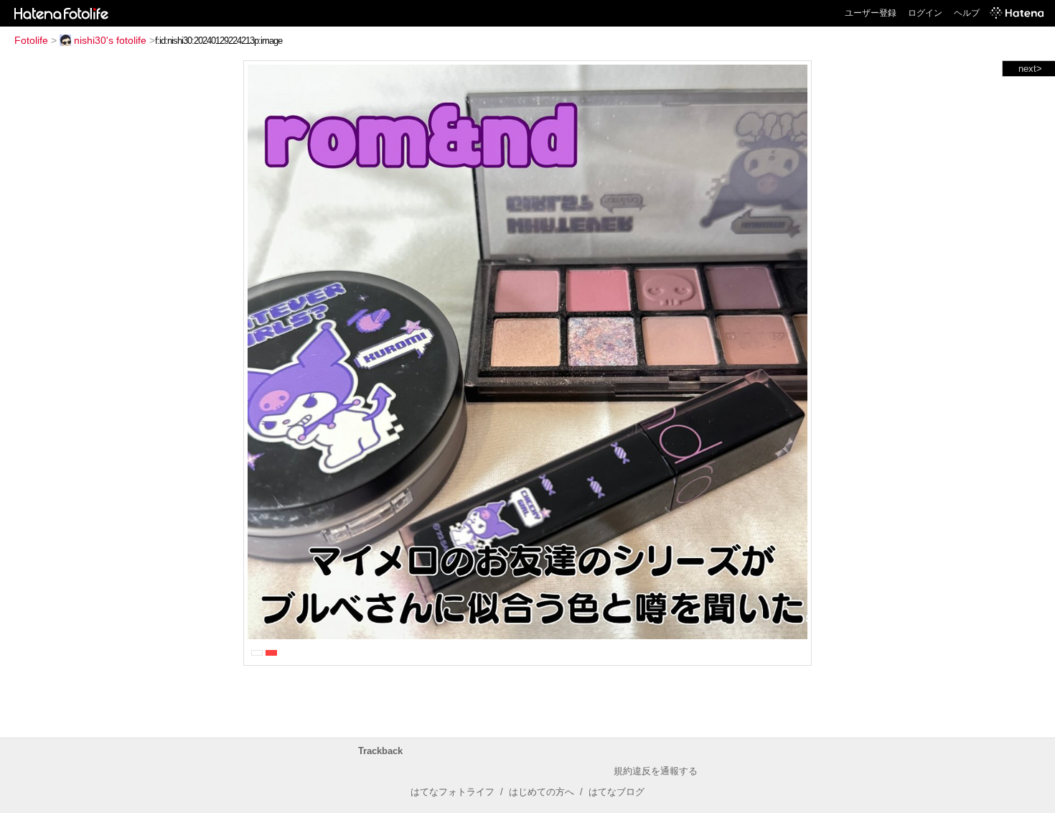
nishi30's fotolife (110, 40)
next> (1030, 68)
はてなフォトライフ (452, 791)
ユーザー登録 (870, 13)
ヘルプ (967, 13)
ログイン (925, 13)
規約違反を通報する (656, 771)
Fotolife (31, 40)
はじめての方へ (541, 791)
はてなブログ (616, 791)
